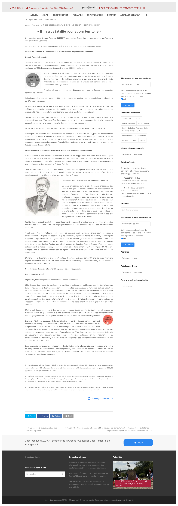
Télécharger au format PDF (102, 399)
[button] (30, 416)
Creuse (137, 118)
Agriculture (33, 20)
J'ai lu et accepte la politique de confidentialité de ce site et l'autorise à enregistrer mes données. (136, 93)
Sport (135, 140)
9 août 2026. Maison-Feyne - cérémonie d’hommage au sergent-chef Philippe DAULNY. (131, 483)
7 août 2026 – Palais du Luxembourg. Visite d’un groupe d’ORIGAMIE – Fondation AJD (134, 181)
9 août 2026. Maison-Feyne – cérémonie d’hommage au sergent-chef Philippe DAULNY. (135, 171)
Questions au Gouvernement (134, 136)
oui (124, 99)
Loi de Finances (128, 123)
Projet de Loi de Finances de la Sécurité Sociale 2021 (135, 129)
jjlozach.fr (129, 500)
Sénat (142, 140)
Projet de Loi (143, 123)
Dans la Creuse (43, 20)
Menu (140, 442)
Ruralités (53, 20)
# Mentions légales (32, 457)
